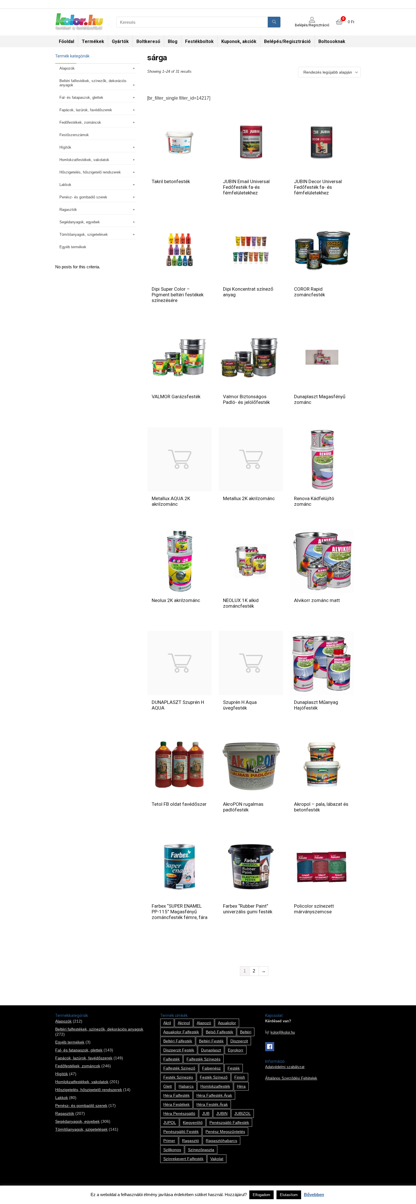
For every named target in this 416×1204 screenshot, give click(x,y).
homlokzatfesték (215, 1086)
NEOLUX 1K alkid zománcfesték (241, 603)
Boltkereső (148, 41)
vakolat (216, 1158)
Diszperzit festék (178, 1050)
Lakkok (65, 185)
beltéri (245, 1032)
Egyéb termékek (72, 247)
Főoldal (66, 41)
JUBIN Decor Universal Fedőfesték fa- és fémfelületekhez (318, 187)
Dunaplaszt (211, 1050)
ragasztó (190, 1140)
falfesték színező (179, 1068)
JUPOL (169, 1122)
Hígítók (65, 147)
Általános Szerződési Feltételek (291, 1078)
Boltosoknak (331, 41)
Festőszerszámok (74, 135)
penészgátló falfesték (229, 1122)
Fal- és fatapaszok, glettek (81, 97)
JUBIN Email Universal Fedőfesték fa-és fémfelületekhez (246, 187)
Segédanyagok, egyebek (79, 222)
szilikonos (172, 1149)
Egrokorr (235, 1050)
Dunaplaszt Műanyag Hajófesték (316, 705)
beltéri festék (211, 1041)
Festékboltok (199, 41)
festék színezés (178, 1077)
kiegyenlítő (193, 1122)
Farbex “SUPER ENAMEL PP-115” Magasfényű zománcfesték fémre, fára (179, 911)
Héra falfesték (176, 1095)
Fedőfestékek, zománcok (80, 122)
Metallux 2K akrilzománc (249, 498)
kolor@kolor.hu (283, 1032)
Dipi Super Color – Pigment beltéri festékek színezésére (177, 294)
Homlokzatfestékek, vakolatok (84, 160)
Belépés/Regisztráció (287, 41)
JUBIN (222, 1113)
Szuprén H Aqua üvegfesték (240, 705)
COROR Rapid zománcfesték (309, 291)
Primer (169, 1140)
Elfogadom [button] (261, 1195)
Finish (239, 1077)
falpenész (211, 1068)
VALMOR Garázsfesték (176, 396)
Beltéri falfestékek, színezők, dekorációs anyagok (92, 83)
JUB (205, 1113)
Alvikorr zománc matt (317, 600)
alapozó (204, 1023)
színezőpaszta (201, 1149)
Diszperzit (239, 1041)
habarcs (186, 1086)
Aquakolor (227, 1023)
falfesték (171, 1059)
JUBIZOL (242, 1113)
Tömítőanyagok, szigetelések (83, 234)
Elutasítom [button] (289, 1195)
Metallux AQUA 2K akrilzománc (171, 501)
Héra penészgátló (179, 1113)
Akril (167, 1023)
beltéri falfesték (177, 1041)
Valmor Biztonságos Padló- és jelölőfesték (246, 399)
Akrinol (184, 1023)
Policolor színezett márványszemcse (314, 908)
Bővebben (314, 1194)
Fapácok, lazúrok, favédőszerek (85, 110)
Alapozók (67, 68)
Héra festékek (176, 1104)
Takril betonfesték (171, 181)
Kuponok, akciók (238, 41)
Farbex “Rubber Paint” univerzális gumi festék (247, 908)
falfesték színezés (203, 1059)
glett (167, 1086)
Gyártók (120, 41)
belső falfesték (219, 1032)
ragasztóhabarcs (221, 1140)
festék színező (214, 1077)
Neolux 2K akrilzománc (176, 600)
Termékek (93, 41)
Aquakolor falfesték (181, 1032)
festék (234, 1068)
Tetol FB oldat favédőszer (179, 804)
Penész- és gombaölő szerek (83, 197)
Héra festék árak (212, 1104)
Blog (172, 41)
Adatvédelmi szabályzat (285, 1067)
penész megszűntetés (225, 1131)
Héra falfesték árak (214, 1095)
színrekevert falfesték (183, 1158)
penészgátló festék (181, 1131)
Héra (241, 1086)
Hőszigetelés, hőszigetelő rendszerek (90, 172)
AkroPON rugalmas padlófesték (243, 807)
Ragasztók (68, 209)
